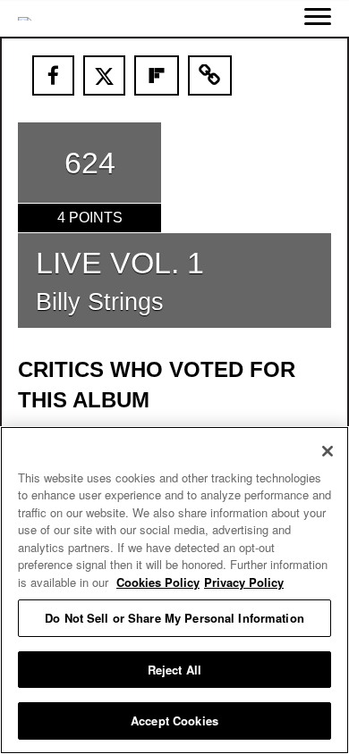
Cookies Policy (158, 582)
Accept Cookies (174, 720)
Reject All (174, 669)
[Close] (327, 451)
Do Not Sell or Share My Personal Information (174, 617)
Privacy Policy (244, 582)
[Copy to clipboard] (210, 75)
